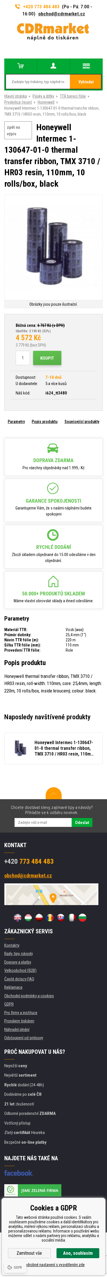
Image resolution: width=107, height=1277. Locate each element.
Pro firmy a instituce (20, 1012)
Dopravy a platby (17, 962)
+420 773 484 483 (41, 6)
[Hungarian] (28, 918)
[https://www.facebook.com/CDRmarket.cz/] (18, 1173)
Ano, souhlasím (78, 1253)
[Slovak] (61, 918)
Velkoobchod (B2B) (20, 970)
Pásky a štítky (43, 96)
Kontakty (11, 945)
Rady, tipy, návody (18, 953)
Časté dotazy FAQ (19, 979)
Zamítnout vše (29, 1253)
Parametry (16, 421)
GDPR (9, 1004)
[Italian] (72, 918)
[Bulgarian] (82, 918)
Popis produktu (44, 421)
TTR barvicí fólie (73, 96)
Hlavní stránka (15, 96)
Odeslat (82, 822)
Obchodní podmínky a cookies (29, 995)
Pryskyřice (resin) (18, 102)
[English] (17, 918)
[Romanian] (50, 918)
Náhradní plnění (16, 1029)
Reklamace (13, 987)
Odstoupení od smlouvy (23, 1037)
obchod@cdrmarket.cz (61, 14)
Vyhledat (86, 82)
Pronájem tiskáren (19, 1021)
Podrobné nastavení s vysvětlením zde (54, 1264)
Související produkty (81, 421)
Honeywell (46, 102)
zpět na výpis (13, 130)
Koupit (47, 358)
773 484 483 (29, 861)
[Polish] (39, 918)
